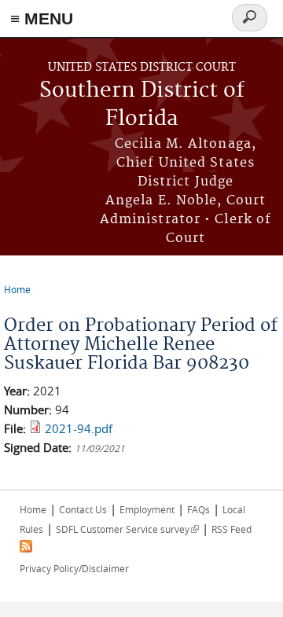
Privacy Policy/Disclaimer (74, 568)
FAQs (198, 509)
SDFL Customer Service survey (127, 529)
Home (17, 289)
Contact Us (83, 509)
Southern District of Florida (141, 105)
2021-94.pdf (78, 428)
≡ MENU (41, 18)
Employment (147, 509)
